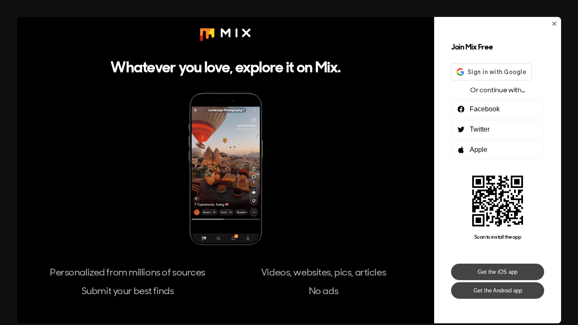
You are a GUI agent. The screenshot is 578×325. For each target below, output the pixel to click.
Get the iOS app (497, 272)
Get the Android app (497, 290)
